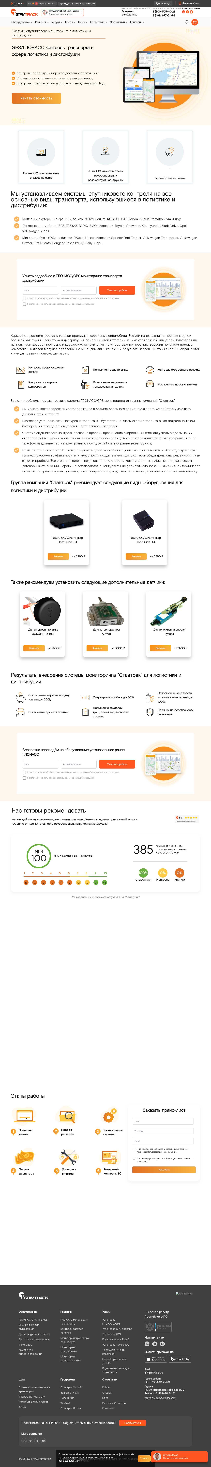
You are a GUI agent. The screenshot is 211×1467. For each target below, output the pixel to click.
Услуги (106, 1311)
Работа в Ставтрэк (114, 1403)
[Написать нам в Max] (162, 1343)
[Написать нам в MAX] (191, 11)
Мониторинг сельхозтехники (70, 1358)
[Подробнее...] (67, 520)
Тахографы (25, 1344)
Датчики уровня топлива (34, 1334)
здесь (86, 1460)
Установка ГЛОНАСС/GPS (111, 1321)
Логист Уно (67, 1398)
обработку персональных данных (61, 298)
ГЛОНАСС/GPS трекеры (33, 1319)
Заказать (58, 556)
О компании (109, 1379)
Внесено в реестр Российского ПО (157, 1314)
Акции (22, 1407)
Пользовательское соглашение (104, 298)
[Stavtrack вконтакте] (24, 1440)
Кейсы (106, 1387)
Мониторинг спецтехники (68, 1349)
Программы (67, 1379)
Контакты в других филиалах (160, 1397)
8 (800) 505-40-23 (164, 11)
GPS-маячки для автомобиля (29, 1326)
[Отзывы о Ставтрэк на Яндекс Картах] (40, 3)
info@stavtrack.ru (154, 1372)
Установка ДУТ (111, 1334)
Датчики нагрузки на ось (34, 1339)
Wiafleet (65, 1403)
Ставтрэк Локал (70, 1408)
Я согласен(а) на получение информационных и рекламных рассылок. (165, 1160)
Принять (144, 1458)
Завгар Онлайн (69, 1392)
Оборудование (28, 1311)
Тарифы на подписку (32, 1396)
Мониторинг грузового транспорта (74, 1340)
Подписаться (132, 1423)
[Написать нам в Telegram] (187, 11)
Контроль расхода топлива (71, 1330)
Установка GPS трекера (117, 1328)
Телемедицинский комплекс (113, 1351)
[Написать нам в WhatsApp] (183, 11)
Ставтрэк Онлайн (71, 1387)
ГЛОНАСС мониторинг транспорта (74, 1321)
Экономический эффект (33, 1402)
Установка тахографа (115, 1344)
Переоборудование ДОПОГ (114, 1361)
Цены (22, 1379)
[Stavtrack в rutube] (37, 1440)
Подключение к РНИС (115, 1339)
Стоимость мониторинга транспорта (34, 1389)
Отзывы (107, 1392)
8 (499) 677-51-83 (164, 15)
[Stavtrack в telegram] (30, 1440)
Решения (66, 1311)
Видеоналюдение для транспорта (116, 1370)
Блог (105, 1398)
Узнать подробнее (117, 290)
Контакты (108, 1408)
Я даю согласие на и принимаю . (163, 1150)
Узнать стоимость (36, 98)
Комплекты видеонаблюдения (30, 1351)
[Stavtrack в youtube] (43, 1440)
